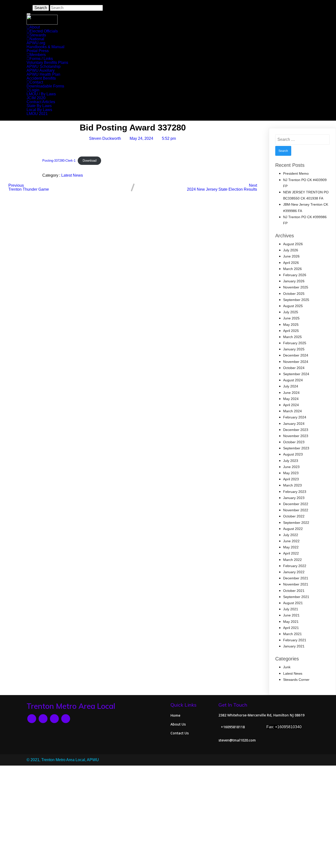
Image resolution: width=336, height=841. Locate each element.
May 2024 (291, 399)
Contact (36, 82)
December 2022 (295, 504)
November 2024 (295, 362)
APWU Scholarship (44, 66)
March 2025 (292, 337)
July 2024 (290, 386)
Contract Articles (41, 102)
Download (89, 160)
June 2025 (291, 318)
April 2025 (291, 331)
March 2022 (292, 560)
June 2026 (291, 256)
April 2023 (291, 479)
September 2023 (296, 448)
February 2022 (294, 566)
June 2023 (291, 467)
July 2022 (290, 535)
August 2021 (293, 603)
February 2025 (294, 343)
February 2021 (294, 640)
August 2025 (293, 306)
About (35, 27)
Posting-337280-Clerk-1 (59, 160)
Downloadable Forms (45, 86)
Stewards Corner (296, 680)
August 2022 (293, 529)
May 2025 (291, 325)
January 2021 (294, 646)
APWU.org (36, 43)
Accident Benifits (41, 78)
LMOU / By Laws (41, 94)
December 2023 (295, 430)
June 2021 (291, 615)
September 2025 (296, 300)
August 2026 (293, 244)
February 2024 (294, 417)
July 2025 (290, 312)
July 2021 (290, 609)
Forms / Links (41, 59)
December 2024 (295, 355)
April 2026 (291, 263)
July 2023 (290, 461)
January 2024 (294, 424)
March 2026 (292, 269)
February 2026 (294, 275)
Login (34, 90)
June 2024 (291, 393)
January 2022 (294, 572)
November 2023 (295, 436)
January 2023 (294, 498)
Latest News (72, 175)
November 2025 (295, 287)
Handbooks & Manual (45, 47)
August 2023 (293, 454)
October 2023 (294, 442)
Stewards (38, 35)
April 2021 (291, 628)
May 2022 (291, 547)
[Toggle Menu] (29, 14)
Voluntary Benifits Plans (47, 62)
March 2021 (292, 634)
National (37, 39)
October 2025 (294, 294)
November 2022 (295, 510)
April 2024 (291, 405)
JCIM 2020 (36, 98)
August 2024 (293, 380)
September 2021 (296, 597)
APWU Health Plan (43, 74)
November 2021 (295, 584)
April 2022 (291, 553)
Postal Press (38, 51)
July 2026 (290, 250)
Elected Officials (44, 31)
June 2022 (291, 541)
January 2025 (294, 349)
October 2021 (294, 591)
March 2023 (292, 485)
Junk (286, 667)
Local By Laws (39, 110)
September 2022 (296, 523)
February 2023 (294, 492)
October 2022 (294, 516)
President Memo (296, 173)
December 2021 (295, 578)
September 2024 (296, 374)
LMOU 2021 (37, 114)
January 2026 (294, 281)
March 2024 (292, 411)
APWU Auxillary (41, 70)
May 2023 (291, 473)
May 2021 (291, 622)
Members (38, 55)
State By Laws (39, 106)
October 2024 (294, 368)
